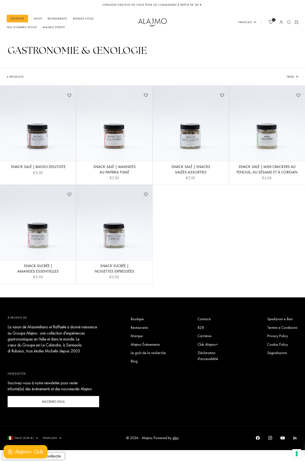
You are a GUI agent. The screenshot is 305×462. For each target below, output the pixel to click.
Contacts (204, 318)
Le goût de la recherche (148, 352)
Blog (134, 361)
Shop (38, 18)
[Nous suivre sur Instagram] (270, 438)
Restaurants (57, 18)
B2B (201, 327)
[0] (270, 22)
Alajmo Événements (145, 344)
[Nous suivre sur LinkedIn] (295, 438)
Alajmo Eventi (54, 27)
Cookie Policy (277, 344)
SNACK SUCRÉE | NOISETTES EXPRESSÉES (114, 269)
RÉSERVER (17, 18)
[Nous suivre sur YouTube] (282, 438)
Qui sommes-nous (22, 27)
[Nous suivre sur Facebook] (257, 438)
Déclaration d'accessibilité (208, 355)
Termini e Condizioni (282, 327)
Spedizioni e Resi (280, 318)
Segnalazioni (277, 352)
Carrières (205, 335)
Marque (137, 335)
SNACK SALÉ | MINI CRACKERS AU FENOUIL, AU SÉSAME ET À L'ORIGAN (266, 170)
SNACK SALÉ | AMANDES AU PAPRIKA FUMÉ (114, 170)
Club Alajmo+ (208, 344)
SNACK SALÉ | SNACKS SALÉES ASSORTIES (190, 170)
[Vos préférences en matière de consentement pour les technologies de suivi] (296, 453)
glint (175, 437)
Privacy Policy (277, 335)
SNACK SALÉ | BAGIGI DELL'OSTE (38, 167)
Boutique (137, 318)
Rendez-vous (83, 18)
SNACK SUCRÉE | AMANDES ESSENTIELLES (38, 269)
